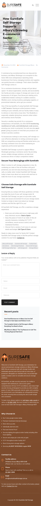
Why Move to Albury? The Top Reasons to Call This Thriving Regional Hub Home (20, 331)
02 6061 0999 (12, 402)
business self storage (21, 243)
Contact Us (20, 238)
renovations (5, 246)
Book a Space (26, 215)
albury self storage (7, 243)
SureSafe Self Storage (26, 500)
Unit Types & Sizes (24, 229)
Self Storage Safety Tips (9, 248)
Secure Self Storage (31, 246)
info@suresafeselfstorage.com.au (16, 478)
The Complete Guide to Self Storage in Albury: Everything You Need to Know (18, 325)
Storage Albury (33, 248)
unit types (26, 400)
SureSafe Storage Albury (26, 65)
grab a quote (33, 400)
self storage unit (22, 248)
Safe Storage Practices (17, 246)
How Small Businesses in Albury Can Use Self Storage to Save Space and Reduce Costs (18, 319)
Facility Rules (32, 243)
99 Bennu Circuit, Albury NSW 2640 (16, 462)
